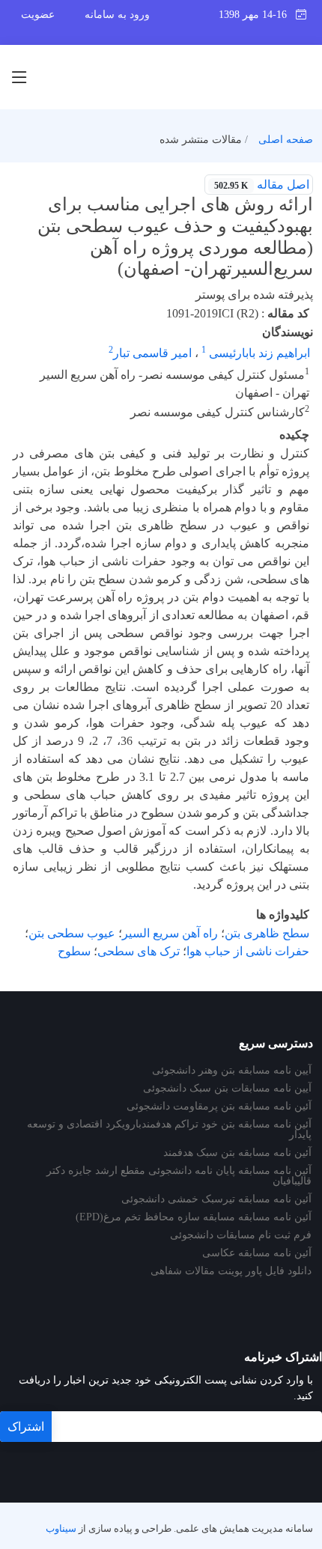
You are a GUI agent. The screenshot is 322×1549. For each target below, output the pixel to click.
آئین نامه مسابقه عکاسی (257, 1253)
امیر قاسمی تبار (152, 353)
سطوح (74, 951)
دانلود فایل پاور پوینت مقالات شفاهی (231, 1271)
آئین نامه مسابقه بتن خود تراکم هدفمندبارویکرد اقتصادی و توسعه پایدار (169, 1129)
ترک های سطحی (138, 951)
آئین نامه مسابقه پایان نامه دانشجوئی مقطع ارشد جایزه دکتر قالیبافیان (179, 1176)
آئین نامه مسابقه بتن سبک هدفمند (237, 1153)
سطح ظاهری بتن (267, 933)
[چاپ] (9, 175)
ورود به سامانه (117, 14)
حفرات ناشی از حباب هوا (247, 951)
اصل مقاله (261, 184)
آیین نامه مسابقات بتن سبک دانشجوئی (227, 1088)
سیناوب (61, 1529)
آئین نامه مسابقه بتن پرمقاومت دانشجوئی (219, 1106)
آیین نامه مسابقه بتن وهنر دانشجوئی (232, 1070)
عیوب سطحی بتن (71, 933)
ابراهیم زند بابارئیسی (258, 353)
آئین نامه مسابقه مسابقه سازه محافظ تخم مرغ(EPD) (194, 1217)
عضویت (38, 14)
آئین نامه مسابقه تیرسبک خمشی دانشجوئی (216, 1199)
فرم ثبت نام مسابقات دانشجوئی (241, 1235)
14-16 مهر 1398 (257, 14)
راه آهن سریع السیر (170, 933)
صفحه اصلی (285, 139)
